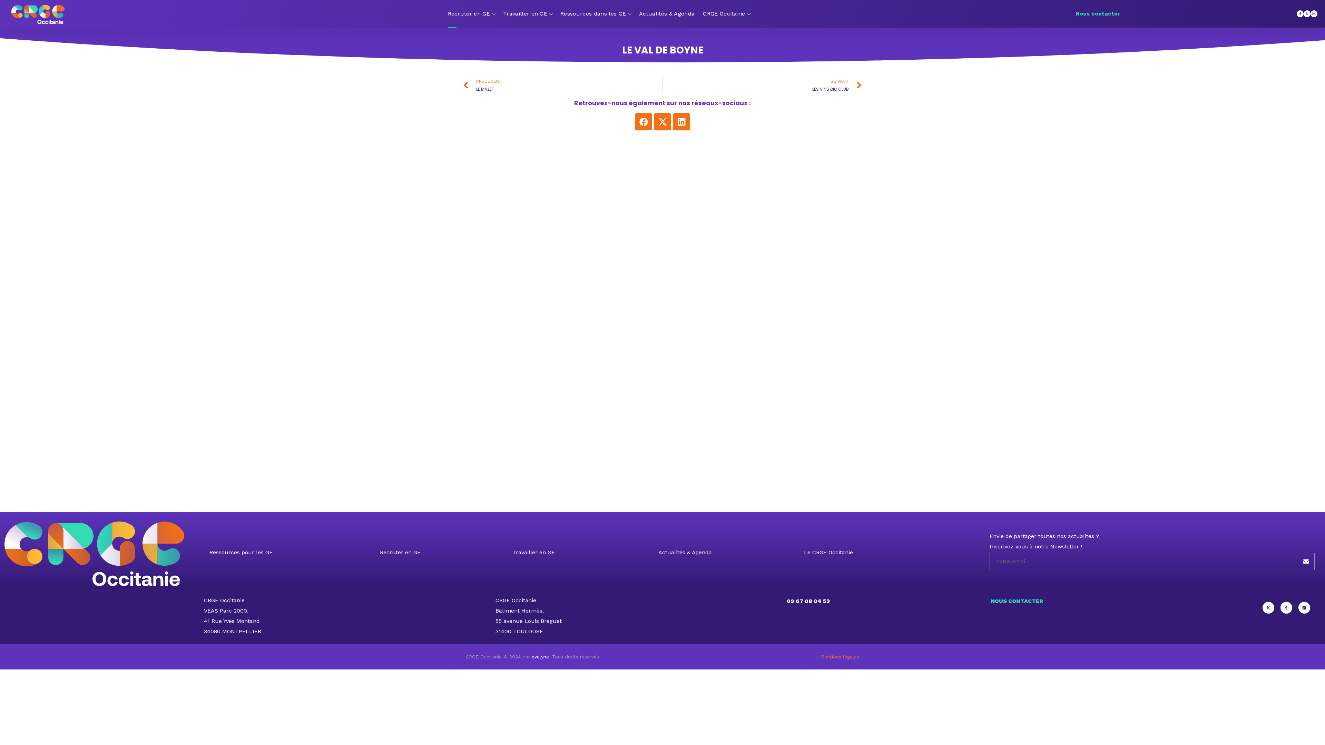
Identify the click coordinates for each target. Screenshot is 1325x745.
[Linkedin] (681, 121)
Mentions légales (839, 656)
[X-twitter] (1307, 13)
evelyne (540, 656)
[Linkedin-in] (1314, 13)
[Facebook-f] (1300, 13)
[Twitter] (1268, 608)
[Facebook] (643, 121)
